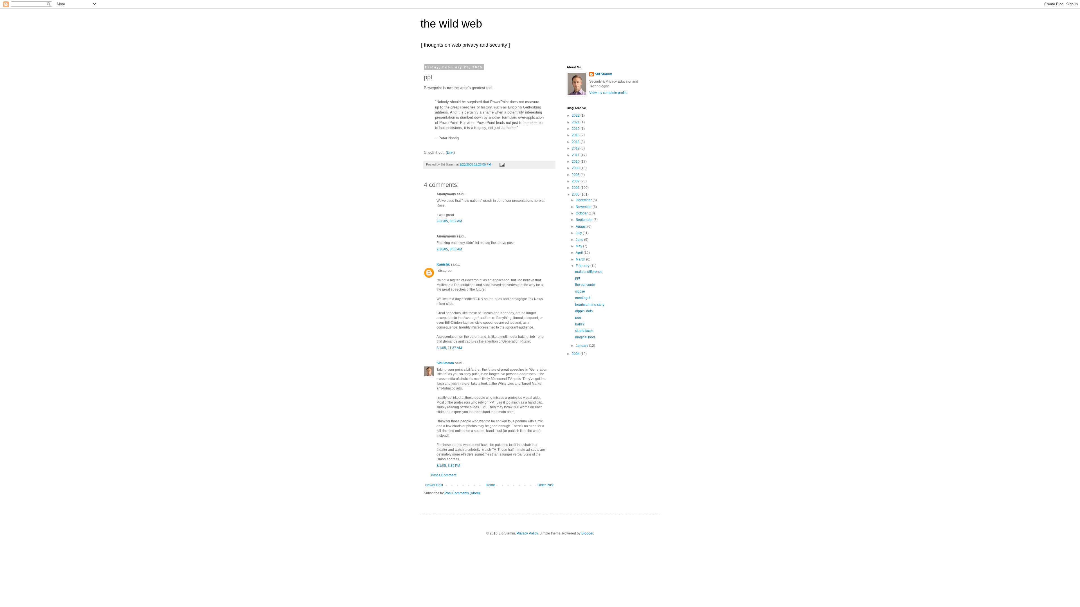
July (579, 233)
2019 (576, 129)
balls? (579, 324)
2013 (576, 142)
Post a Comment (443, 475)
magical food (585, 337)
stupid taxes (584, 331)
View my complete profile (608, 93)
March (581, 259)
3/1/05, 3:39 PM (448, 466)
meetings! (582, 298)
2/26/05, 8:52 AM (449, 221)
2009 (576, 168)
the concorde (585, 285)
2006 (576, 188)
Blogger (587, 533)
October (582, 213)
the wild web (451, 23)
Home (490, 485)
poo (578, 318)
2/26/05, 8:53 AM (449, 249)
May (579, 246)
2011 (576, 155)
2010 (576, 162)
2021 (576, 122)
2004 (576, 354)
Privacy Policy (527, 533)
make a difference (588, 272)
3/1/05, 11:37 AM (449, 348)
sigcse (580, 291)
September (584, 220)
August (581, 226)
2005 (576, 194)
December (584, 200)
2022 (576, 115)
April (580, 253)
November (584, 207)
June (580, 240)
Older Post (545, 485)
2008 (576, 175)
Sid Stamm (445, 363)
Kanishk (443, 264)
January (582, 346)
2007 (576, 181)
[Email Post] (501, 164)
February (583, 266)
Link (450, 152)
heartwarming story (589, 305)
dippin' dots (584, 311)
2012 (576, 148)
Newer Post (434, 485)
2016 (576, 135)
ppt (577, 278)
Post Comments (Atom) (462, 493)
